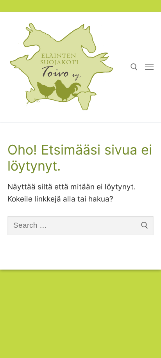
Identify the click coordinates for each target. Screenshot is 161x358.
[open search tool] (134, 66)
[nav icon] (149, 66)
